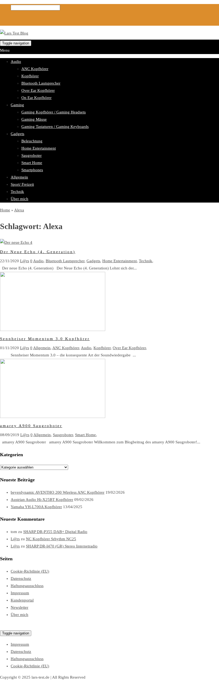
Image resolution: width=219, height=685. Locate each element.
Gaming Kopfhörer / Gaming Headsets (53, 112)
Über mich (19, 199)
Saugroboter (31, 155)
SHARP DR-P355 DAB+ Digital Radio (55, 532)
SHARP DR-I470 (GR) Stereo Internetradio (61, 546)
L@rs (24, 261)
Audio (16, 61)
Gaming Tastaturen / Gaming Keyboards (55, 126)
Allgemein (19, 177)
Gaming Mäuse (34, 119)
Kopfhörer (30, 76)
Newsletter (19, 607)
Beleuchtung (31, 141)
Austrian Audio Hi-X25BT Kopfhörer (42, 499)
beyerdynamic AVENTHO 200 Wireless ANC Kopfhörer (57, 492)
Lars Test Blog (12, 626)
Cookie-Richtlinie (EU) (30, 571)
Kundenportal (22, 600)
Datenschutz (21, 578)
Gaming (17, 105)
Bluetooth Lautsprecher (40, 83)
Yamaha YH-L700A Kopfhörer (36, 507)
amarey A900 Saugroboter (31, 426)
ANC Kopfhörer (34, 69)
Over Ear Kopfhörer (38, 90)
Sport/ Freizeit (22, 184)
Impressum (20, 593)
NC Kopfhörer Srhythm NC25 (51, 539)
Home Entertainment (38, 148)
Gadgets (17, 134)
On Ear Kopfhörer (36, 98)
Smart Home (31, 163)
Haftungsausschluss (27, 586)
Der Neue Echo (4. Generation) (37, 252)
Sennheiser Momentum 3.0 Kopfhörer (45, 339)
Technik (17, 191)
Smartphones (32, 170)
